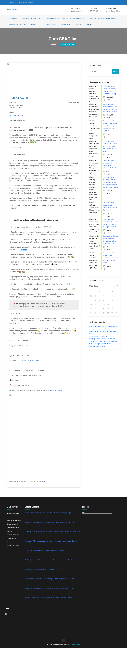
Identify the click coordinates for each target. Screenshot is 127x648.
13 (95, 304)
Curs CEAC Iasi (68, 45)
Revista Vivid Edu (51, 25)
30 (99, 296)
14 (99, 304)
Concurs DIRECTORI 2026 (17, 25)
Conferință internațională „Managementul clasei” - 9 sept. (43, 569)
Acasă (53, 45)
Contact (89, 25)
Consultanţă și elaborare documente (102, 18)
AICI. (44, 481)
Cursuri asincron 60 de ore (31, 18)
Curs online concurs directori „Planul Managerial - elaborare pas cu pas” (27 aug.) (50, 522)
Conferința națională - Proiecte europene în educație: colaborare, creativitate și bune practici (53, 560)
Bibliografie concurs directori (98, 336)
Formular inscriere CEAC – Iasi (28, 360)
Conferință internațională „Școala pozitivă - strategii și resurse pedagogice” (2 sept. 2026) (52, 531)
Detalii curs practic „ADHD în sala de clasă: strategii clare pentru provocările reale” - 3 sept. (110, 146)
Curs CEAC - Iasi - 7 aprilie (17, 115)
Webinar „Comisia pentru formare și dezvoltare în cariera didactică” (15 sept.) (49, 597)
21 (99, 309)
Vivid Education (75, 645)
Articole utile (35, 25)
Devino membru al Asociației (72, 25)
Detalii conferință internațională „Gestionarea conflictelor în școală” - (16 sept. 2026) (110, 258)
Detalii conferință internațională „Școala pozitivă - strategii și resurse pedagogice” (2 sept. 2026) (110, 126)
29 (103, 313)
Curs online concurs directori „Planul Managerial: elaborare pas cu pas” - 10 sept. (50, 579)
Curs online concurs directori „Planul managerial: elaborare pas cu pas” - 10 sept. (50, 588)
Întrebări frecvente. (57, 390)
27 (95, 313)
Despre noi (13, 18)
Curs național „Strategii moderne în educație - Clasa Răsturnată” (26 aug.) (48, 513)
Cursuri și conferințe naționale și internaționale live (64, 18)
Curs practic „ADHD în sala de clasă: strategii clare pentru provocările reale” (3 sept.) (51, 541)
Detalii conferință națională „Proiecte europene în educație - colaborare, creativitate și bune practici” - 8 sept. (110, 182)
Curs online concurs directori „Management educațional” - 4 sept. (45, 550)
